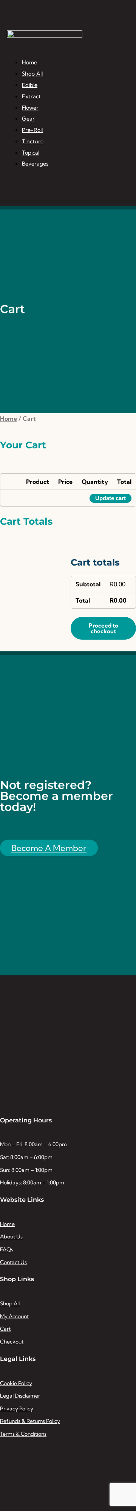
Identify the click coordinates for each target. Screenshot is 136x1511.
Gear (28, 118)
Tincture (32, 141)
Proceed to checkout (103, 628)
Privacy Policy (16, 1408)
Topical (30, 152)
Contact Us (13, 1262)
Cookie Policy (16, 1383)
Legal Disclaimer (20, 1395)
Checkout (11, 1341)
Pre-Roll (32, 130)
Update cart (110, 498)
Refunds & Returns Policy (30, 1421)
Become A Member (49, 848)
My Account (14, 1316)
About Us (11, 1236)
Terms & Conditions (23, 1433)
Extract (31, 96)
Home (29, 62)
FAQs (6, 1249)
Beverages (35, 163)
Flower (30, 107)
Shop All (32, 73)
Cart (5, 1328)
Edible (29, 85)
